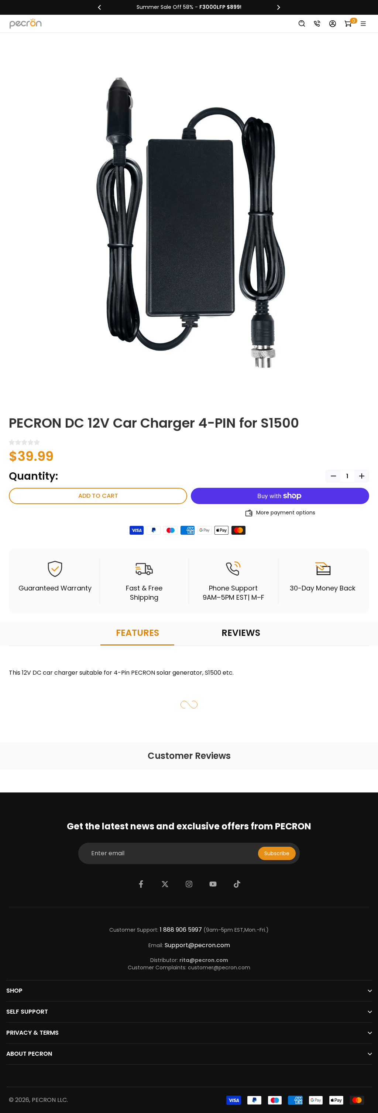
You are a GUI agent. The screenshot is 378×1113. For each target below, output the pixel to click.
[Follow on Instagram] (189, 884)
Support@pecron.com (197, 945)
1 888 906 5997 (181, 930)
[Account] (332, 23)
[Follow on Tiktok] (237, 884)
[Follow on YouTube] (213, 884)
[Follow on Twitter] (165, 884)
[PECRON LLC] (189, 7)
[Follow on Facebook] (141, 884)
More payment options (285, 512)
